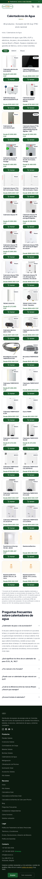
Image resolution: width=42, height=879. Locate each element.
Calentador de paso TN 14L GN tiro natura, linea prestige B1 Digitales (10, 246)
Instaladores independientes (11, 811)
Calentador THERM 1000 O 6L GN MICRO (30, 467)
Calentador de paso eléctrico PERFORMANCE (30, 70)
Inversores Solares (8, 742)
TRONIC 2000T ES (8, 303)
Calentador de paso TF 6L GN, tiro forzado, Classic (30, 189)
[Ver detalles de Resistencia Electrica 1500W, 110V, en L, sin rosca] (11, 567)
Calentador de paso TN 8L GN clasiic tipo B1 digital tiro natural (11, 276)
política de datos (27, 867)
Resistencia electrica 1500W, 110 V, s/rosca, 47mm (30, 576)
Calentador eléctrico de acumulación (10, 70)
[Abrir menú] (38, 6)
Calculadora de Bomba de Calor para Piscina (16, 799)
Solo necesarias (26, 875)
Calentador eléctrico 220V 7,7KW (9, 331)
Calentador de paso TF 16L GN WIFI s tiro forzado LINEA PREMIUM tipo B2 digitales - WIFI (31, 128)
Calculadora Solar (8, 792)
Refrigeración (6, 760)
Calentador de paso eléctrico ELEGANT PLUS (10, 98)
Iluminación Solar (7, 768)
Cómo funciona (7, 814)
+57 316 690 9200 (8, 851)
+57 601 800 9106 (8, 848)
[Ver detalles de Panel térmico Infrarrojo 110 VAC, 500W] (11, 538)
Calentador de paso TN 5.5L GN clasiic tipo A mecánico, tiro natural (30, 276)
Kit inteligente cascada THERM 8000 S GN (10, 357)
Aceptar (12, 875)
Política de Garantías (8, 839)
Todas (5, 51)
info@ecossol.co (7, 855)
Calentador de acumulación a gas (8, 127)
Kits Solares (6, 775)
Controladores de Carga (10, 745)
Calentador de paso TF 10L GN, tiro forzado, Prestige (30, 159)
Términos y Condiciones (10, 831)
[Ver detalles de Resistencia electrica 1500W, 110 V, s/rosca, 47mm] (31, 567)
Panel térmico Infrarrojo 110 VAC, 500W (10, 547)
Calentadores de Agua (9, 757)
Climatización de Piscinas (10, 764)
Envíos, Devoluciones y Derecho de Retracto (16, 835)
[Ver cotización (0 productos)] (33, 6)
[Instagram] (3, 729)
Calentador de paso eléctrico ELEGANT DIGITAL (29, 99)
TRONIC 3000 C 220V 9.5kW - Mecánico (29, 304)
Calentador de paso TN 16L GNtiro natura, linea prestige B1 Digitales (30, 216)
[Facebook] (6, 729)
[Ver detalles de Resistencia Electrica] (31, 538)
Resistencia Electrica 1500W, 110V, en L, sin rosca (9, 576)
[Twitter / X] (12, 729)
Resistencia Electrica (29, 546)
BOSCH (14, 51)
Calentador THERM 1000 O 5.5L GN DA (30, 520)
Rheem (22, 51)
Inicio (3, 32)
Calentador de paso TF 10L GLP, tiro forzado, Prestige (10, 159)
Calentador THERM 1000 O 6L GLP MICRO (10, 467)
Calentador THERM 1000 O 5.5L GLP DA (10, 520)
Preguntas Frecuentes (9, 807)
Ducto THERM (27, 411)
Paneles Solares (7, 738)
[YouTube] (9, 729)
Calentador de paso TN (10, 215)
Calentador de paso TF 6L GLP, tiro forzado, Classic (11, 189)
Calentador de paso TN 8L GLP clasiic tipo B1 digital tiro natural (30, 246)
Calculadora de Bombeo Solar (12, 796)
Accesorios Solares (8, 772)
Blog (3, 803)
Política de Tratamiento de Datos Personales (16, 827)
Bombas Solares (7, 753)
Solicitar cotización (8, 818)
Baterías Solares (7, 749)
